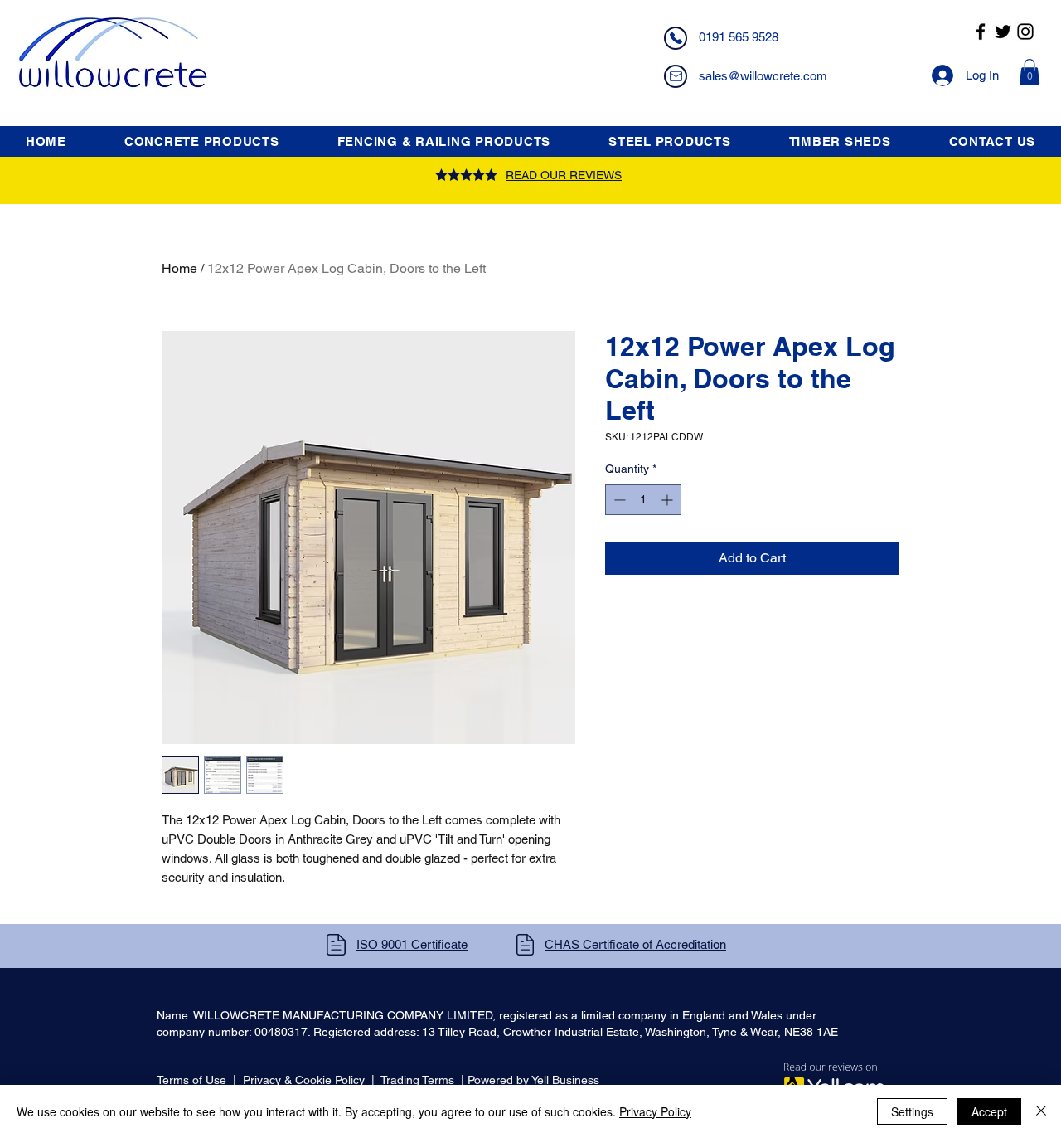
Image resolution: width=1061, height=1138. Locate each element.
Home (179, 268)
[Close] (1041, 1111)
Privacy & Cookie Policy (304, 1080)
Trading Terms (417, 1080)
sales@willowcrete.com (763, 76)
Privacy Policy (655, 1111)
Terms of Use (191, 1080)
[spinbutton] (643, 499)
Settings (912, 1111)
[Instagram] (1025, 31)
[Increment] (668, 499)
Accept (989, 1111)
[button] (1029, 72)
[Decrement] (618, 499)
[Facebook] (980, 31)
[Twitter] (1003, 31)
